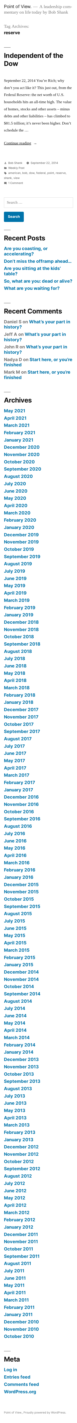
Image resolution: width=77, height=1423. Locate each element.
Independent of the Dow (33, 59)
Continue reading (20, 143)
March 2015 (17, 950)
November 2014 (21, 979)
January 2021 (18, 440)
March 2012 (17, 1212)
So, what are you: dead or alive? (38, 281)
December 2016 (21, 797)
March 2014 (17, 1037)
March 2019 (17, 600)
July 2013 (14, 1096)
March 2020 (17, 513)
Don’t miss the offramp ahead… (38, 261)
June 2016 (15, 841)
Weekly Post (16, 168)
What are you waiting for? (32, 288)
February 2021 (19, 432)
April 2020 (15, 505)
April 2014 (15, 1030)
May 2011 (14, 1285)
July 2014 (14, 1008)
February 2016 (19, 870)
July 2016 (14, 833)
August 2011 (17, 1263)
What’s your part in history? (37, 324)
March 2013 (17, 1125)
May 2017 (14, 760)
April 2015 (15, 942)
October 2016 (19, 811)
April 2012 (15, 1205)
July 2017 (14, 746)
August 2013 (18, 1088)
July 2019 (14, 571)
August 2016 (18, 826)
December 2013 (21, 1059)
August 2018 (18, 651)
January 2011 (18, 1314)
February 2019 (19, 607)
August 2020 (18, 476)
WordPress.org (20, 1391)
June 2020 (15, 491)
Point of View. (17, 6)
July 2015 (14, 921)
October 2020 (19, 461)
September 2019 (22, 556)
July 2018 (14, 658)
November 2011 (21, 1241)
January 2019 (18, 614)
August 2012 (18, 1176)
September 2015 (22, 906)
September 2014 (22, 993)
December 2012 (21, 1146)
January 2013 (18, 1139)
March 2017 (16, 775)
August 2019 (18, 563)
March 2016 (17, 862)
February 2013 (19, 1132)
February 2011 (19, 1307)
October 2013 (19, 1074)
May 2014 (14, 1023)
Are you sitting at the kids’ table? (32, 271)
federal (41, 173)
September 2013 (22, 1081)
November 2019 (21, 542)
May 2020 (15, 498)
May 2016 (14, 848)
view (16, 178)
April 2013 (15, 1117)
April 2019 (15, 593)
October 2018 (19, 636)
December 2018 (21, 622)
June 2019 (15, 578)
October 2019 (19, 549)
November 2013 (21, 1066)
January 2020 (19, 527)
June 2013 (15, 1103)
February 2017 (19, 782)
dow (32, 173)
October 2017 (19, 724)
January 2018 (18, 702)
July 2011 (14, 1270)
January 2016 (18, 877)
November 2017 (21, 717)
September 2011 (22, 1256)
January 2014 (18, 1052)
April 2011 (15, 1292)
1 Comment (15, 183)
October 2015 (19, 899)
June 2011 (15, 1278)
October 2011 (18, 1249)
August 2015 (18, 913)
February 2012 (19, 1219)
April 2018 (15, 680)
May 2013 (14, 1110)
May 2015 (14, 935)
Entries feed (17, 1377)
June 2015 (15, 928)
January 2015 (18, 964)
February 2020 (20, 520)
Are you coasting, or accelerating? (26, 251)
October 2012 (19, 1161)
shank (8, 178)
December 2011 (21, 1234)
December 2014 (21, 972)
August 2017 (18, 738)
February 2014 (19, 1045)
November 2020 (22, 454)
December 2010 (21, 1321)
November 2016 (21, 804)
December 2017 (21, 709)
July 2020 (15, 483)
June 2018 (15, 666)
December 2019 (21, 534)
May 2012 (14, 1198)
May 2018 (14, 673)
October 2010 (19, 1336)
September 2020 (22, 469)
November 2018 (21, 629)
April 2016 (15, 855)
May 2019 (14, 585)
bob (24, 173)
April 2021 (15, 418)
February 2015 (19, 957)
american (14, 173)
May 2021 (14, 410)
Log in (10, 1369)
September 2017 (22, 731)
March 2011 (16, 1300)
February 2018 (19, 695)
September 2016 (22, 818)
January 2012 (18, 1227)
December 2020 (22, 447)
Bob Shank (15, 163)
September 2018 (22, 644)
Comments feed (21, 1384)
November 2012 (21, 1154)
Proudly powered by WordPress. (44, 1412)
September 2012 (22, 1168)
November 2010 (21, 1329)
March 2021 (17, 425)
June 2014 (15, 1015)
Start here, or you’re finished (38, 362)
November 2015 (21, 891)
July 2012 (14, 1183)
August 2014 (18, 1001)
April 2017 (15, 768)
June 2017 (15, 753)
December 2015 (21, 884)
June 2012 (15, 1190)
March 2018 (17, 687)
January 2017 (18, 789)
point (50, 173)
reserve (61, 173)
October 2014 (19, 986)
